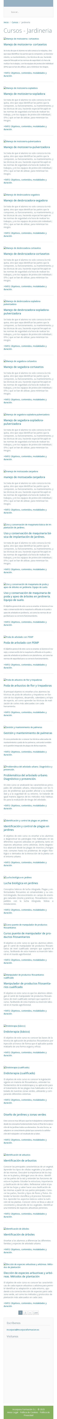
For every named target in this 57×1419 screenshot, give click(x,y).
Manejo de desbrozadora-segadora (26, 200)
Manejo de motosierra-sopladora (24, 93)
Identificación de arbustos (20, 1160)
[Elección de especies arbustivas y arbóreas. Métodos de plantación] (28, 1265)
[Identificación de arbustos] (17, 1154)
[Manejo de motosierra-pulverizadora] (22, 141)
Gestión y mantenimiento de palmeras (28, 733)
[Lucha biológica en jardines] (18, 877)
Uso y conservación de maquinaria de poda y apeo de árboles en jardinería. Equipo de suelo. (27, 596)
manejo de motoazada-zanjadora (24, 477)
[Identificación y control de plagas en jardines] (26, 820)
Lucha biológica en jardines (21, 883)
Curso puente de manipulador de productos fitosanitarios (27, 935)
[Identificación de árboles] (16, 1228)
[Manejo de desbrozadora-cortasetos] (22, 247)
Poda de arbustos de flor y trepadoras (28, 685)
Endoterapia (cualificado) (19, 1073)
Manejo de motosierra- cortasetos (25, 44)
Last (36, 1312)
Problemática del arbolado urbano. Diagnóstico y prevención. (26, 777)
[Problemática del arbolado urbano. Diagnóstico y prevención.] (28, 768)
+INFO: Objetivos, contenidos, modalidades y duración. (25, 74)
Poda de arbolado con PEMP (21, 642)
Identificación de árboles (19, 1234)
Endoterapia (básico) (17, 1031)
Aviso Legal (12, 1412)
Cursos (15, 22)
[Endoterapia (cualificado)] (16, 1067)
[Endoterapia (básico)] (14, 1025)
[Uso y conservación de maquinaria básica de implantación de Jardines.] (28, 525)
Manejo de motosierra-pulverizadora (27, 147)
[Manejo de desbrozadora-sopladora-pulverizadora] (28, 302)
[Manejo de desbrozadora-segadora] (22, 194)
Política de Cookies (29, 1412)
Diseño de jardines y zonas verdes (25, 1114)
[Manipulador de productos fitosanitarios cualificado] (28, 976)
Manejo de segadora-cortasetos (24, 367)
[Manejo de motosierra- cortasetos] (21, 38)
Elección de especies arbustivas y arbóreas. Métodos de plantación (28, 1274)
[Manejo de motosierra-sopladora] (21, 87)
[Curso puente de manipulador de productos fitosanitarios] (28, 926)
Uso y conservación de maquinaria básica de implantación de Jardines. (28, 534)
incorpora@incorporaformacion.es (23, 1329)
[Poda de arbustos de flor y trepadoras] (23, 679)
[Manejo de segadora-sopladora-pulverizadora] (26, 414)
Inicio (6, 22)
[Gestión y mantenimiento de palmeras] (23, 727)
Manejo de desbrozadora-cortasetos (26, 253)
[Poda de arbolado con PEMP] (18, 636)
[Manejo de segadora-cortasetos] (20, 360)
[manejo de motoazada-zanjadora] (21, 471)
